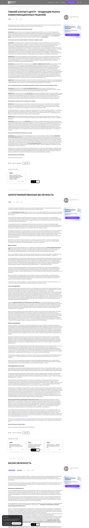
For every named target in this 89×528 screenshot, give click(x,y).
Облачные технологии (12, 470)
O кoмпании (62, 2)
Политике (19, 520)
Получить (71, 34)
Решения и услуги (50, 2)
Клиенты (57, 2)
